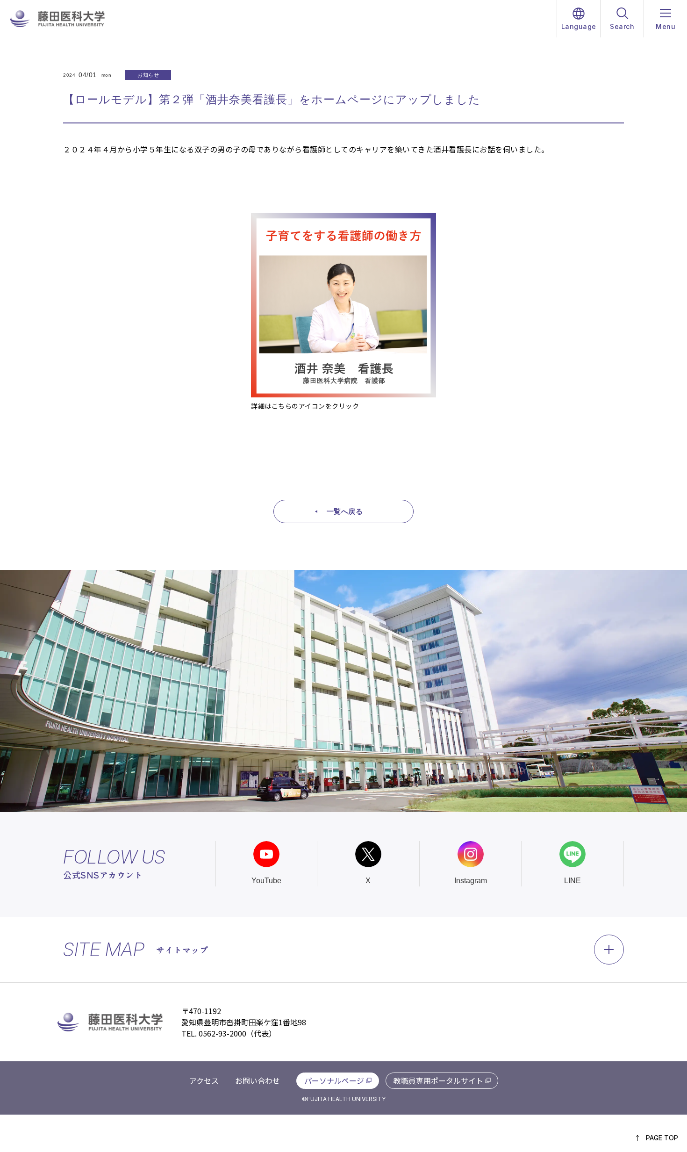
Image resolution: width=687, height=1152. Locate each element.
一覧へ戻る (345, 511)
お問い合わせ (257, 1080)
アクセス (204, 1080)
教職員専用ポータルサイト (438, 1080)
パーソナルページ (334, 1080)
